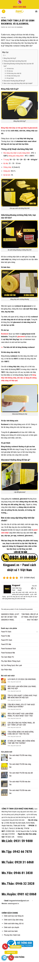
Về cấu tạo (10, 71)
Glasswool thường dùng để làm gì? (14, 81)
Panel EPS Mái (6, 644)
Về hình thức (10, 68)
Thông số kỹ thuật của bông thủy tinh (15, 61)
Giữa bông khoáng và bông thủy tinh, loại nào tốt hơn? (19, 65)
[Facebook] (32, 588)
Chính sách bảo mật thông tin (14, 916)
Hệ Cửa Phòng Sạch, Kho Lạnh (11, 665)
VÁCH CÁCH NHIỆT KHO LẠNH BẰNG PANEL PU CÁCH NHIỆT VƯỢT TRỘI (20, 715)
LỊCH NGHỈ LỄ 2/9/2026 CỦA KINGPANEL (22, 679)
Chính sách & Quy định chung (13, 920)
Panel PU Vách (6, 632)
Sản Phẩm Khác (6, 670)
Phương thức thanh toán (12, 935)
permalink (30, 609)
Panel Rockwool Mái (8, 653)
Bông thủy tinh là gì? (10, 58)
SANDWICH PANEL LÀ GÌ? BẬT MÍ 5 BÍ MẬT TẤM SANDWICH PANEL (10, 617)
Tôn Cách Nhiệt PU (7, 657)
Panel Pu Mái (5, 636)
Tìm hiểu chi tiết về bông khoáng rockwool (19, 347)
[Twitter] (35, 588)
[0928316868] (5, 946)
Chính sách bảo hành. (11, 931)
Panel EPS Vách (6, 640)
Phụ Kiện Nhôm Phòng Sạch (10, 661)
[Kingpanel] (7, 589)
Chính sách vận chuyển (11, 927)
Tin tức (3, 17)
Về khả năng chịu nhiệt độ (14, 73)
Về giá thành (10, 78)
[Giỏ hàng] (36, 11)
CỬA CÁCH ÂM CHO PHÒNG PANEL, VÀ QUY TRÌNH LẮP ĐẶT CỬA (21, 724)
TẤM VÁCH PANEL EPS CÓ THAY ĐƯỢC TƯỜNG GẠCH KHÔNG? (21, 706)
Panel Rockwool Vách (8, 649)
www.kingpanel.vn (13, 904)
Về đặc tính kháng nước (13, 76)
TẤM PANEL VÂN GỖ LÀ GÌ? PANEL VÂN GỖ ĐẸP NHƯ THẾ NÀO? (29, 617)
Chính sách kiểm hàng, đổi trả (14, 924)
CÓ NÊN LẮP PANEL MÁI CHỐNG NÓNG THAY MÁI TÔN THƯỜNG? (21, 742)
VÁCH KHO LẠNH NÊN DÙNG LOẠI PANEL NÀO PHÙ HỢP (22, 687)
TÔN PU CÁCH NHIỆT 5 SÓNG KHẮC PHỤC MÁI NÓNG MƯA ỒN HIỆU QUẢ (22, 696)
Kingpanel (19, 27)
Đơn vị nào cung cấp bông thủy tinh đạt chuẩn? (18, 83)
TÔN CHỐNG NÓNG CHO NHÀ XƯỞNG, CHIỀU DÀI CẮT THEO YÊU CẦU (21, 733)
